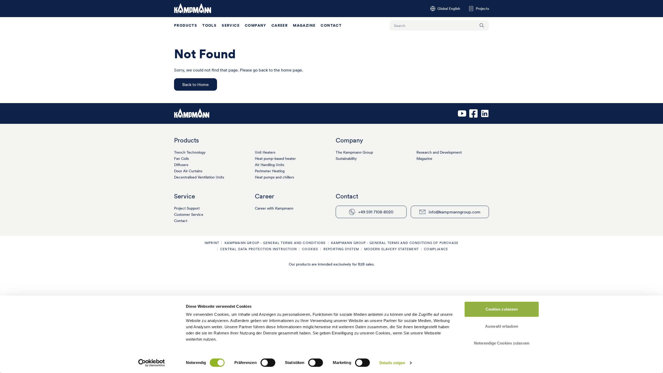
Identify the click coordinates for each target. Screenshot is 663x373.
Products (185, 25)
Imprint (212, 243)
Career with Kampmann (274, 208)
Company (255, 25)
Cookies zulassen (502, 309)
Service (231, 25)
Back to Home (195, 84)
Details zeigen (392, 363)
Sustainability (346, 158)
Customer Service (188, 214)
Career (279, 25)
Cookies (310, 249)
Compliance (436, 249)
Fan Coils (181, 158)
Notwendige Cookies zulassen (501, 343)
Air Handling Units (269, 164)
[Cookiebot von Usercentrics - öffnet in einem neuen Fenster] (151, 363)
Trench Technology (190, 152)
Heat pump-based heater (275, 158)
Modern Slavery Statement (391, 249)
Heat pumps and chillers (274, 177)
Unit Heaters (265, 152)
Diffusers (181, 164)
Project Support (187, 208)
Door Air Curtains (188, 171)
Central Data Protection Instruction (258, 249)
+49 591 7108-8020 (375, 211)
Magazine (304, 25)
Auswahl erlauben (501, 326)
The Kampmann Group (354, 152)
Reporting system (341, 249)
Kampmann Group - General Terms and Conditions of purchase (394, 243)
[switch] (268, 362)
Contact (331, 25)
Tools (209, 25)
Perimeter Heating (270, 171)
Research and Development (439, 152)
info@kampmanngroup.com (454, 211)
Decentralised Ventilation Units (199, 177)
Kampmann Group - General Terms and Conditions (275, 243)
